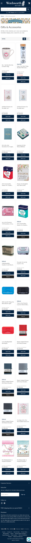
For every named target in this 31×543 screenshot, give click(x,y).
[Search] (28, 9)
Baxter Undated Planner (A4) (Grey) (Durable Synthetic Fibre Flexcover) (23, 381)
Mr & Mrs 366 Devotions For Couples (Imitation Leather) (7, 146)
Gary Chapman (5, 189)
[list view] (28, 39)
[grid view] (24, 39)
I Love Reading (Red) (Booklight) (7, 342)
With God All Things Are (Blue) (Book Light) (8, 302)
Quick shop (8, 74)
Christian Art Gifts (5, 70)
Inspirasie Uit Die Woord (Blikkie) (21, 146)
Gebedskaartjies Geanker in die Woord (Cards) (7, 264)
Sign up (23, 494)
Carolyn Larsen (5, 112)
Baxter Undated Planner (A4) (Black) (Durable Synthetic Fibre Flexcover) (7, 422)
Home (2, 16)
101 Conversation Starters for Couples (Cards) (7, 184)
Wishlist (10, 536)
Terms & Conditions (23, 535)
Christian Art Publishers (6, 150)
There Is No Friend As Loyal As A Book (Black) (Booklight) (23, 303)
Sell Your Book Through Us (20, 533)
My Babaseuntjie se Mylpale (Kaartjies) (22, 460)
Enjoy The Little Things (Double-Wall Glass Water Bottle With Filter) (23, 67)
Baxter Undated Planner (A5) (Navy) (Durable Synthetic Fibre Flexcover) (7, 382)
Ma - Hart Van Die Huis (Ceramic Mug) (7, 65)
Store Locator (14, 535)
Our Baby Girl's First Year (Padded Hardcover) (23, 420)
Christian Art (19, 308)
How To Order (17, 532)
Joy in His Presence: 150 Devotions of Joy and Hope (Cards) (7, 223)
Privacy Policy (24, 532)
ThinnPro (17, 540)
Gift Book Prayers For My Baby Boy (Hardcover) (22, 107)
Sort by (3, 38)
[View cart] (29, 3)
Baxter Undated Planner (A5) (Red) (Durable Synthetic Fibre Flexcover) (23, 342)
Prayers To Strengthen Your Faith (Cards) (22, 184)
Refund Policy (6, 533)
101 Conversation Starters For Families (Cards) (22, 224)
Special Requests (6, 535)
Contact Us (9, 532)
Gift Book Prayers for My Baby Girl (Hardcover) (7, 107)
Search (12, 533)
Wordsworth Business (18, 536)
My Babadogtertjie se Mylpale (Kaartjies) (7, 460)
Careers (3, 532)
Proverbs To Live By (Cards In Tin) (22, 262)
